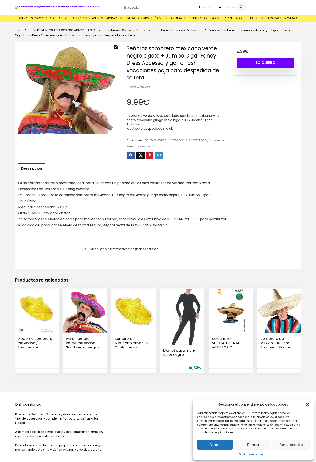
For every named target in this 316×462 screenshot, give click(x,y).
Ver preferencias (291, 444)
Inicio (18, 30)
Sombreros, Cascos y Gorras (125, 30)
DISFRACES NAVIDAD (282, 18)
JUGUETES (256, 18)
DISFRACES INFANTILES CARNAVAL (95, 18)
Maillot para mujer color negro (179, 352)
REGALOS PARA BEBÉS (142, 18)
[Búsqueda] (241, 7)
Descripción (31, 168)
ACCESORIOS (234, 18)
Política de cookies (251, 454)
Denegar (253, 444)
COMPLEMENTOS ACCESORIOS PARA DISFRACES (62, 30)
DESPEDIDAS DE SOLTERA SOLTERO (191, 18)
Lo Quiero (265, 62)
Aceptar (215, 444)
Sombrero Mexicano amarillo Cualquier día (131, 343)
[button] (307, 404)
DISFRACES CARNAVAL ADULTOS (40, 18)
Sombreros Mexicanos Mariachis (178, 30)
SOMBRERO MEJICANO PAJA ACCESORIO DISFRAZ (225, 345)
